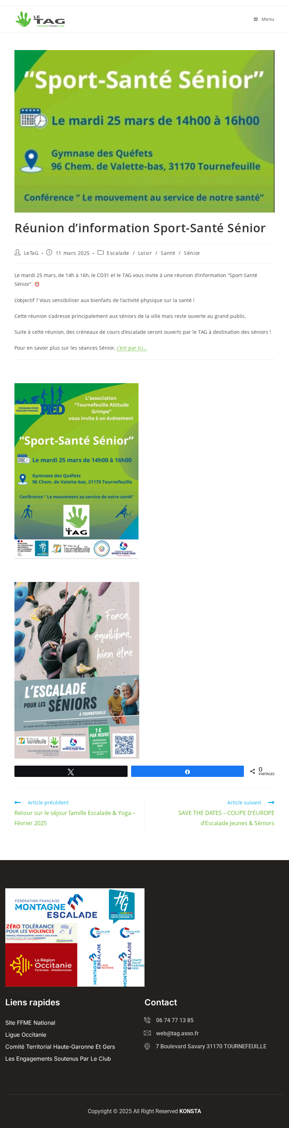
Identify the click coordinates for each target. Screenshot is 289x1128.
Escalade (118, 253)
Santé (168, 253)
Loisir (145, 253)
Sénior (192, 253)
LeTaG (31, 253)
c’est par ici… (132, 347)
